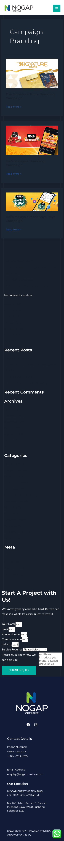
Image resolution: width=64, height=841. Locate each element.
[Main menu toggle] (56, 8)
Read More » (14, 106)
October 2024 (13, 335)
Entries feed (11, 562)
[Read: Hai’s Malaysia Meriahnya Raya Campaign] (32, 201)
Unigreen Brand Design (18, 261)
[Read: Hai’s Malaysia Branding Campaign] (32, 140)
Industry (7, 644)
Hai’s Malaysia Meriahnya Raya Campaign (30, 219)
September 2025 (14, 329)
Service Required (12, 649)
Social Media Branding (18, 532)
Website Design (14, 538)
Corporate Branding (16, 476)
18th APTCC (12, 273)
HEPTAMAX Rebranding (19, 280)
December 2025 (14, 310)
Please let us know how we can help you (19, 657)
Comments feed (14, 568)
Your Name (8, 624)
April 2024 (10, 341)
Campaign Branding (16, 470)
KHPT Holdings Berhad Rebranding (26, 286)
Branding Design (14, 464)
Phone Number (11, 634)
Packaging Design (15, 520)
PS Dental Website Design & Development (30, 267)
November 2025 (14, 316)
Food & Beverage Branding (20, 495)
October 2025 (13, 322)
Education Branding (16, 482)
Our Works (11, 513)
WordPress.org (13, 574)
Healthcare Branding (17, 501)
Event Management (16, 489)
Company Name (12, 639)
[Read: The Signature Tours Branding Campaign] (32, 73)
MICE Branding (13, 507)
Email (5, 629)
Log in (8, 555)
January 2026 (12, 304)
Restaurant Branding (17, 526)
